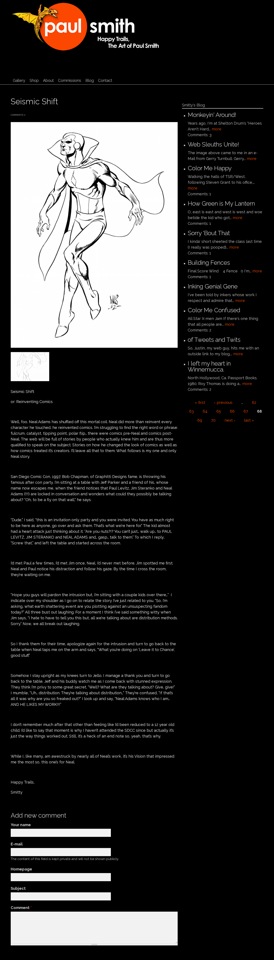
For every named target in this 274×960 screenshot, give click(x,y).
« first (200, 402)
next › (230, 420)
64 (205, 411)
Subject (18, 888)
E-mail (17, 844)
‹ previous (223, 402)
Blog (89, 80)
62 (254, 402)
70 (213, 420)
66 (232, 411)
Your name (21, 825)
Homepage (21, 869)
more (216, 129)
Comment (21, 907)
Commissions (69, 80)
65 (218, 411)
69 (199, 420)
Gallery (19, 80)
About (48, 80)
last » (249, 420)
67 (246, 411)
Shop (34, 80)
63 (191, 411)
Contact (105, 80)
